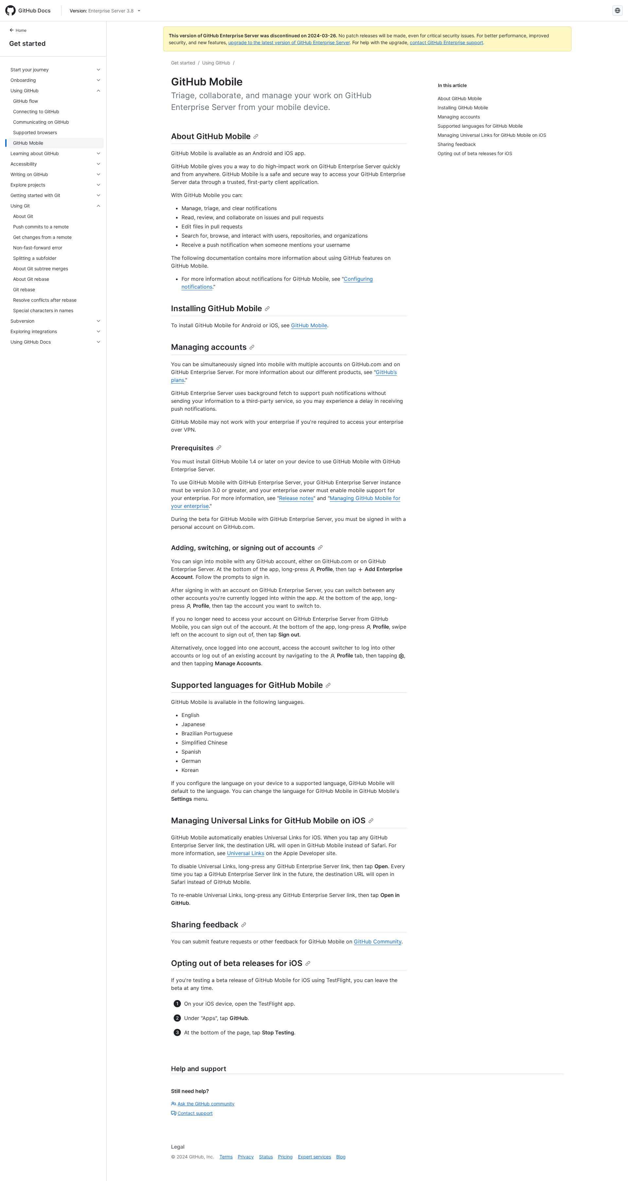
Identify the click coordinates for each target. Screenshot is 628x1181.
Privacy (246, 1156)
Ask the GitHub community (206, 1103)
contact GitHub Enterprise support (446, 42)
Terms (226, 1156)
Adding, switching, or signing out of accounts (243, 548)
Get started (27, 43)
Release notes (296, 498)
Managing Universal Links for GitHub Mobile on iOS (268, 820)
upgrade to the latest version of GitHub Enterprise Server (289, 42)
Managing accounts (209, 347)
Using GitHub (216, 62)
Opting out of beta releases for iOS (237, 963)
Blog (341, 1156)
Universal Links (245, 853)
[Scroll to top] (613, 1166)
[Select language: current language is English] (617, 10)
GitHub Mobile (309, 325)
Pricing (285, 1156)
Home (21, 30)
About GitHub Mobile (211, 136)
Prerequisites (192, 448)
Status (266, 1156)
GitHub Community (377, 941)
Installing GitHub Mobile (216, 308)
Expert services (314, 1156)
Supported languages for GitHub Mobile (247, 685)
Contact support (195, 1113)
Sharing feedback (204, 924)
